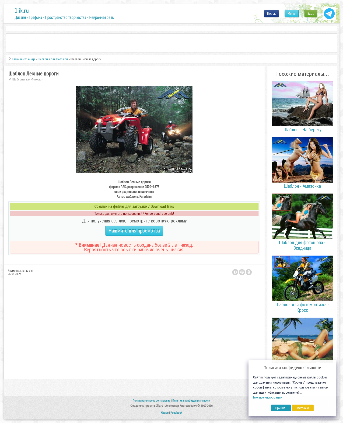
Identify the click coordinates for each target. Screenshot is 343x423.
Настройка (302, 408)
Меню (292, 13)
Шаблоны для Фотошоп (27, 79)
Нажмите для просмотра (134, 231)
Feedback (176, 412)
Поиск (271, 13)
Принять (281, 408)
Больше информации (267, 397)
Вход (311, 13)
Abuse (164, 412)
